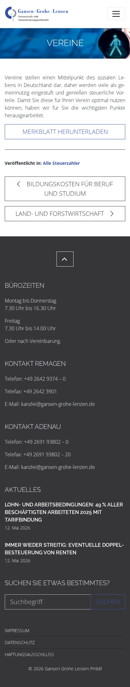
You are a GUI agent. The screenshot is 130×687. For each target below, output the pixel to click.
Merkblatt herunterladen (65, 131)
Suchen (108, 602)
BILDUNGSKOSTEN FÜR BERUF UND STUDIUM (69, 189)
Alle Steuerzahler (61, 163)
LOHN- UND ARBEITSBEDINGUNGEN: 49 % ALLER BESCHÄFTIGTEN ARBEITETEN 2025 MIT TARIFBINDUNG (64, 512)
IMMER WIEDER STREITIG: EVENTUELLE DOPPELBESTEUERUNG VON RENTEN (64, 549)
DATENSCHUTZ (20, 642)
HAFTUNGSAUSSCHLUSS (29, 654)
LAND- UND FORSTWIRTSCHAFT (60, 213)
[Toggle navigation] (116, 14)
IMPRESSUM (17, 630)
